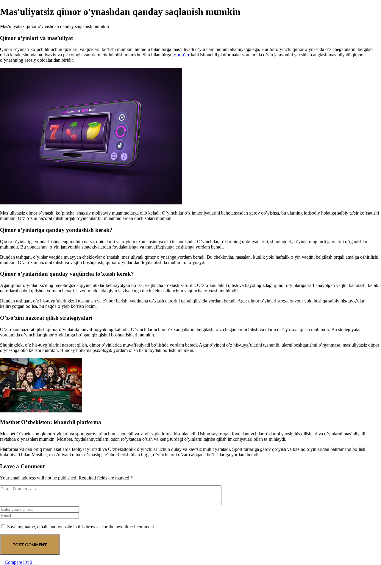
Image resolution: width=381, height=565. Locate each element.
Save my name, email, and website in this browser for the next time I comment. (81, 526)
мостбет (182, 54)
